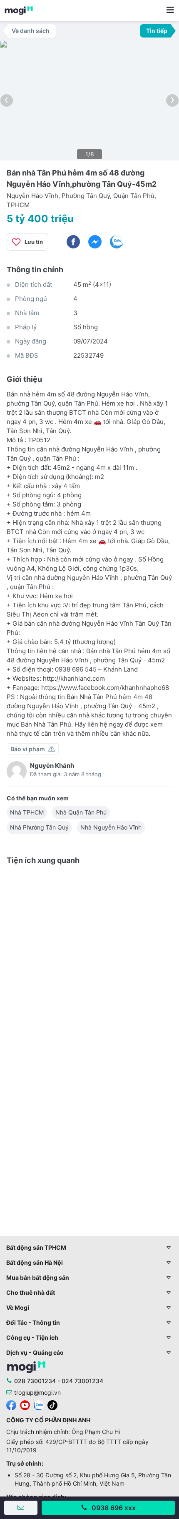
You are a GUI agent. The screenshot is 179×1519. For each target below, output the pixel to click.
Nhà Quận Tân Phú (81, 812)
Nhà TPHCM (27, 812)
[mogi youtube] (25, 1404)
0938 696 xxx (114, 1508)
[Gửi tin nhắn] (20, 1508)
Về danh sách (31, 30)
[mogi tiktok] (52, 1404)
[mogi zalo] (39, 1404)
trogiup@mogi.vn (37, 1392)
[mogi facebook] (11, 1404)
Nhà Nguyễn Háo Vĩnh (111, 827)
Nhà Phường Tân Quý (39, 827)
